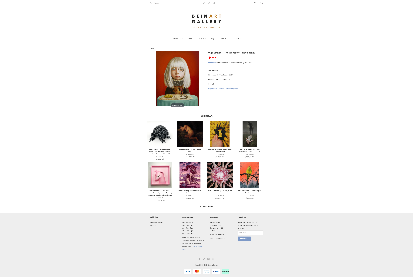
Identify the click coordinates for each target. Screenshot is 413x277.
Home (152, 49)
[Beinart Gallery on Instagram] (208, 259)
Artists (202, 39)
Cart (261, 3)
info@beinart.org (219, 238)
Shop (190, 39)
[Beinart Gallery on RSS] (210, 3)
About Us (153, 226)
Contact (236, 39)
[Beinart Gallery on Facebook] (196, 3)
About (223, 39)
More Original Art (206, 207)
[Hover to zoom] (177, 79)
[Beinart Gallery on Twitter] (200, 3)
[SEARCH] (151, 3)
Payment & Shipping (156, 222)
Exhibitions (177, 39)
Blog (213, 39)
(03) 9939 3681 (219, 235)
